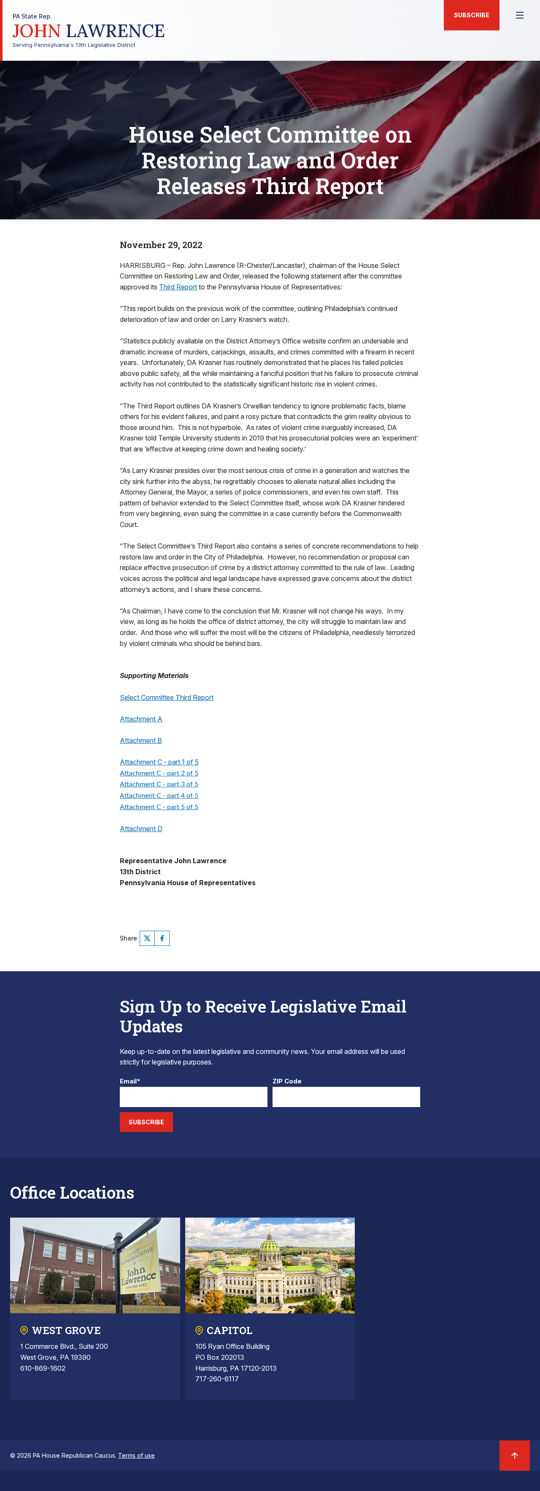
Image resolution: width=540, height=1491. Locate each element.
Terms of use (136, 1455)
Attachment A (141, 719)
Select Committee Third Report (166, 697)
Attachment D (141, 828)
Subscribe (471, 15)
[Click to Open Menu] (520, 15)
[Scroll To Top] (515, 1455)
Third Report (178, 287)
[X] (147, 938)
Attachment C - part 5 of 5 (159, 807)
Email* (130, 1081)
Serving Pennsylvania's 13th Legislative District (89, 31)
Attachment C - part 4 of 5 (159, 795)
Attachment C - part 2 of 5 (159, 773)
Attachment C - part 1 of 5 (159, 762)
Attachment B (141, 740)
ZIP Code (287, 1081)
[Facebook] (162, 938)
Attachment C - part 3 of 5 (159, 784)
